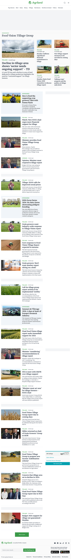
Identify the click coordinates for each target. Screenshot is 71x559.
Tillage (31, 7)
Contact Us (28, 556)
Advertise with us (56, 556)
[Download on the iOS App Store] (55, 552)
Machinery (37, 7)
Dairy (21, 7)
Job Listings (50, 453)
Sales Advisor (50, 457)
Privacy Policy (47, 556)
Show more (22, 534)
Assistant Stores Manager (53, 460)
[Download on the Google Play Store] (65, 552)
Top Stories (11, 7)
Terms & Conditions (38, 556)
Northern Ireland (46, 7)
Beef (17, 7)
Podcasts (60, 7)
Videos (55, 7)
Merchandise (65, 556)
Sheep (26, 7)
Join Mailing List (29, 550)
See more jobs (57, 463)
